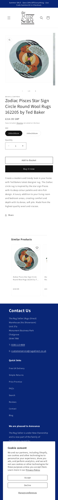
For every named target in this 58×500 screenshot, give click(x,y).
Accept (27, 477)
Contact (13, 408)
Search (12, 395)
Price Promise (15, 381)
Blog (11, 415)
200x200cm (34, 134)
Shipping (20, 123)
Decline (27, 485)
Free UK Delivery (17, 368)
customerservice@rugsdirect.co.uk (28, 351)
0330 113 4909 (18, 344)
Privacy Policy (33, 469)
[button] (9, 18)
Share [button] (11, 215)
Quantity (9, 140)
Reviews (13, 402)
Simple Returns (16, 375)
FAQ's (11, 388)
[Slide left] (22, 91)
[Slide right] (35, 91)
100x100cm (13, 133)
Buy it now (29, 168)
